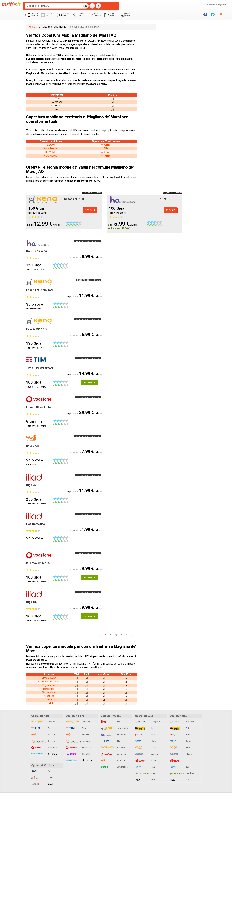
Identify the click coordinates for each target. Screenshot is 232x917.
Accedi (211, 5)
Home (31, 26)
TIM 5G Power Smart (39, 368)
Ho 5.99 (162, 199)
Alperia (154, 754)
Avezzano (49, 695)
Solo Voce (32, 446)
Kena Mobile (51, 148)
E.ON (153, 760)
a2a (153, 767)
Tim (49, 728)
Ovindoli (49, 703)
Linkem (50, 777)
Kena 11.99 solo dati (39, 290)
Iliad (118, 721)
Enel (153, 734)
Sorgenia (155, 721)
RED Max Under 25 (38, 563)
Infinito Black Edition (39, 407)
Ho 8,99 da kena (36, 251)
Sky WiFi (86, 754)
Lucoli (49, 699)
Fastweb (51, 144)
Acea (153, 747)
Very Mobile (50, 155)
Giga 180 (31, 602)
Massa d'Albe (49, 677)
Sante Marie (49, 692)
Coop (153, 741)
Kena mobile (122, 728)
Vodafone (106, 152)
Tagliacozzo (49, 685)
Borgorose (49, 688)
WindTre (105, 144)
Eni (152, 728)
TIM (106, 148)
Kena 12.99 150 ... (75, 199)
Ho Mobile (50, 152)
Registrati (221, 5)
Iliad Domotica (35, 524)
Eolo (49, 771)
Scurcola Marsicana (49, 681)
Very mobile (122, 767)
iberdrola (155, 773)
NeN (153, 780)
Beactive (51, 741)
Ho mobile (121, 734)
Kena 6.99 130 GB (37, 329)
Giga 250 (31, 485)
